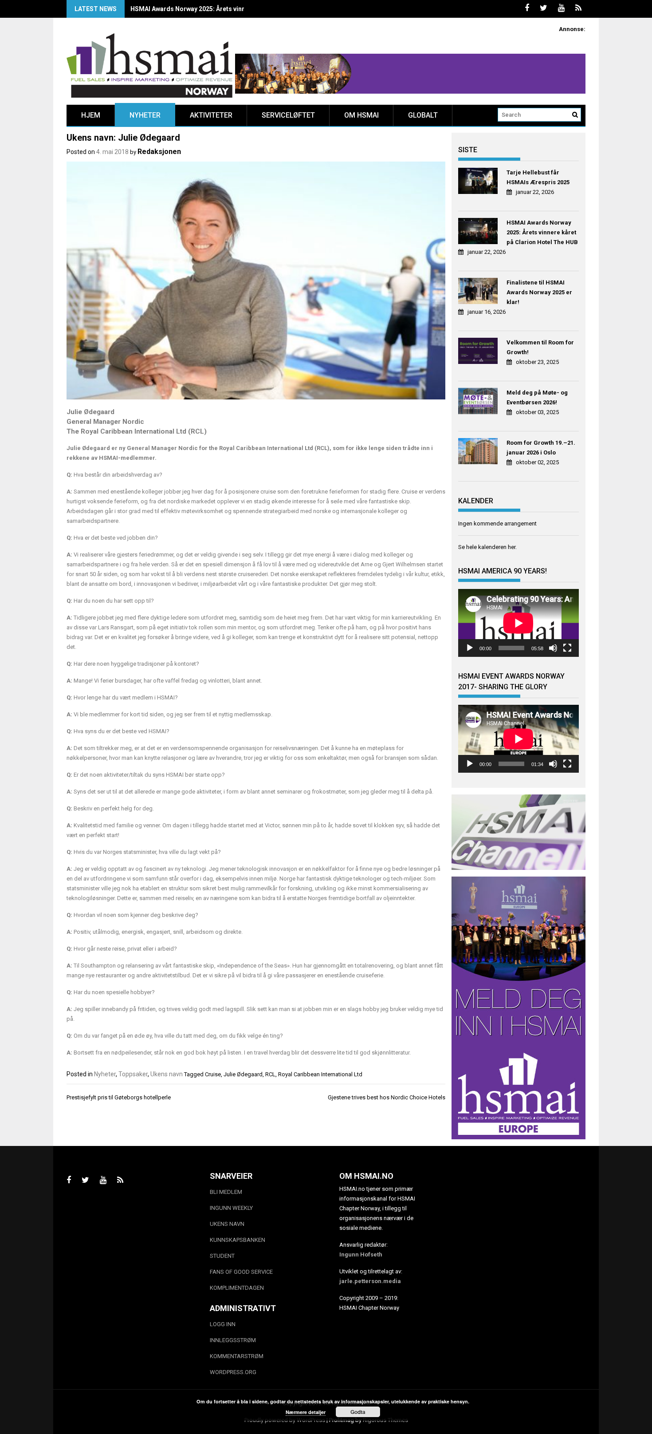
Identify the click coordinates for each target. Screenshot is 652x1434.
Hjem (90, 115)
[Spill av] (469, 648)
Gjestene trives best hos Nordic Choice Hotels (386, 1097)
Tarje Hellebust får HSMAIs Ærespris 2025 (538, 177)
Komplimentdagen (237, 1287)
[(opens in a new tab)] (479, 182)
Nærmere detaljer (306, 1412)
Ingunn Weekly (231, 1208)
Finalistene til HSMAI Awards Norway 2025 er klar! (539, 292)
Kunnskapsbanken (237, 1239)
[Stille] (553, 648)
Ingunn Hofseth (360, 1254)
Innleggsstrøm (233, 1340)
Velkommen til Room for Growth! (540, 347)
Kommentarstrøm (236, 1356)
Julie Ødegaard (243, 1074)
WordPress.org (233, 1372)
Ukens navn (166, 1074)
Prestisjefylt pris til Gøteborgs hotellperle (119, 1097)
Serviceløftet (288, 115)
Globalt (423, 115)
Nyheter (145, 115)
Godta (357, 1412)
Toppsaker (133, 1074)
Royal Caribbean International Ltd (320, 1074)
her (511, 547)
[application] (518, 623)
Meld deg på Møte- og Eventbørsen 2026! (537, 397)
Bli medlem (226, 1192)
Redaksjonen (159, 151)
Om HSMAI (361, 115)
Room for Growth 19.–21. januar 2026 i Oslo (541, 447)
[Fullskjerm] (567, 648)
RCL (270, 1074)
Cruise (213, 1074)
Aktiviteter (211, 115)
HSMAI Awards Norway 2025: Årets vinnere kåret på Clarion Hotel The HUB (239, 8)
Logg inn (223, 1324)
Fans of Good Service (241, 1271)
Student (222, 1255)
